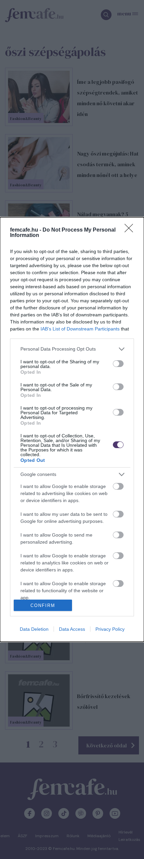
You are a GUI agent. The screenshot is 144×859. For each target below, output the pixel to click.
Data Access (72, 629)
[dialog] (72, 429)
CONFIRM (42, 605)
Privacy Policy (110, 629)
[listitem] (72, 349)
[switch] (118, 363)
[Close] (131, 230)
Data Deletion (34, 629)
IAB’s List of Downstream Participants (80, 328)
